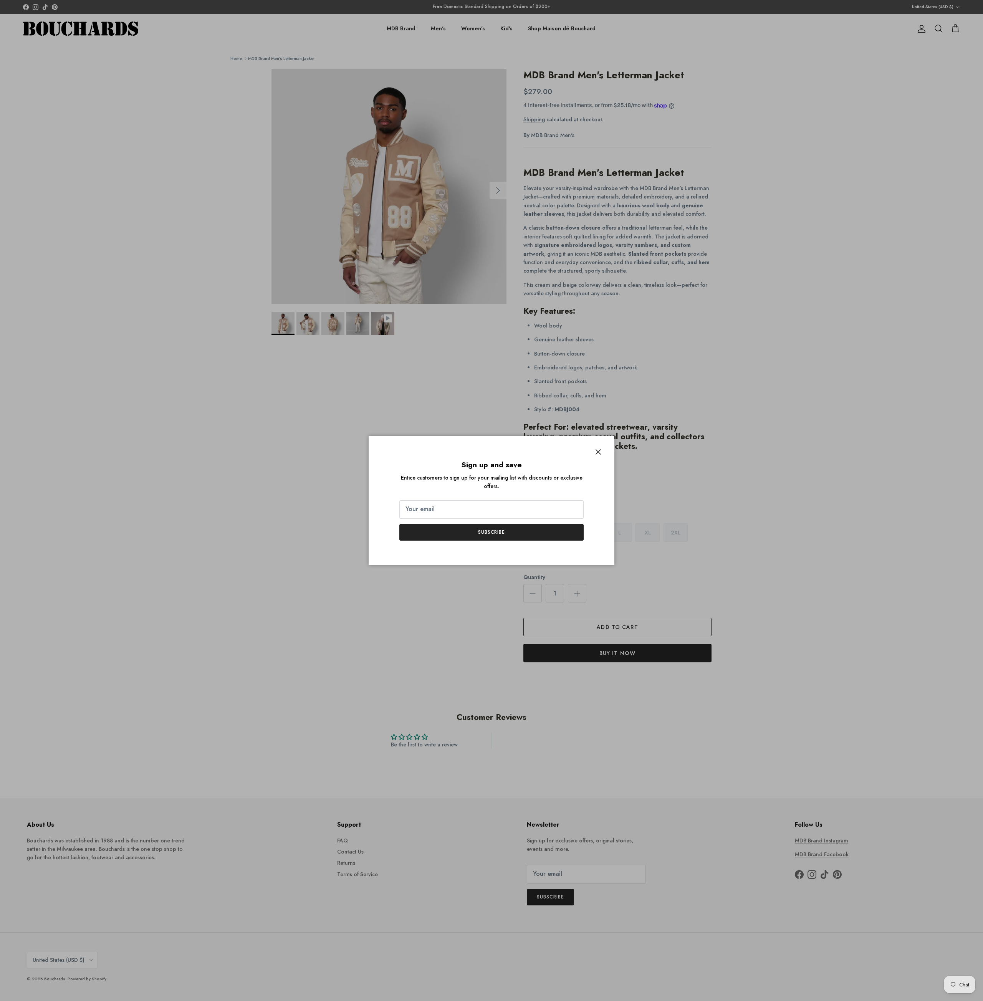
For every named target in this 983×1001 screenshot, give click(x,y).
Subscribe (491, 532)
